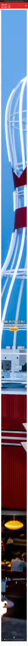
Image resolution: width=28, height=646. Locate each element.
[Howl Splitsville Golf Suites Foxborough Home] (6, 5)
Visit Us (14, 329)
